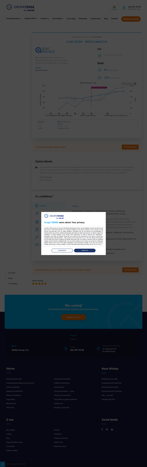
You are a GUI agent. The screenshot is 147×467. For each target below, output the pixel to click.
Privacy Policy (85, 237)
